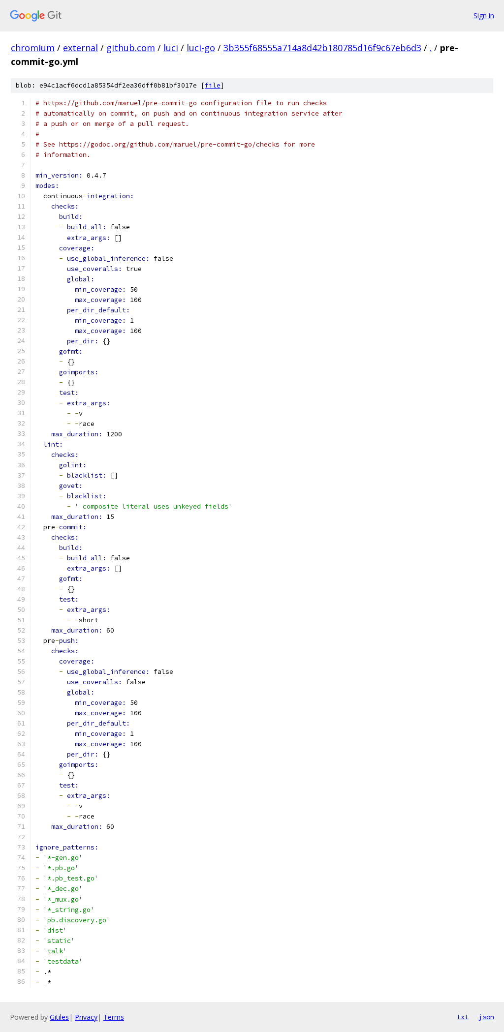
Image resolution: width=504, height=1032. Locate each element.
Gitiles (59, 1017)
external (80, 48)
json (486, 1016)
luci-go (201, 48)
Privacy (86, 1017)
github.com (130, 48)
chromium (33, 48)
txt (463, 1016)
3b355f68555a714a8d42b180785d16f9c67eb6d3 (322, 48)
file (212, 85)
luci (170, 48)
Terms (113, 1017)
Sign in (483, 15)
